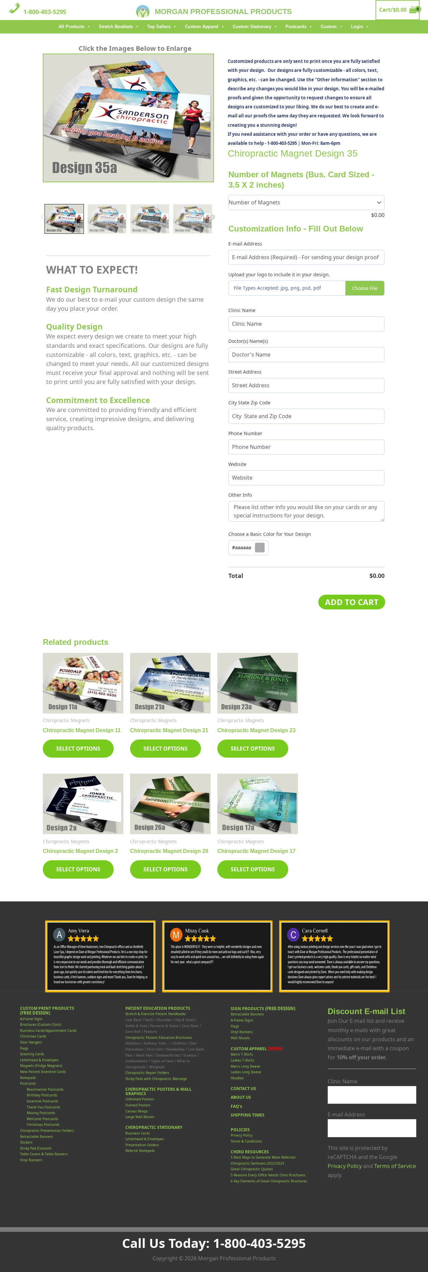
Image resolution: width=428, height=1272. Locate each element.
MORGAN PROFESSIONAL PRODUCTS (223, 11)
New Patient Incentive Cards (43, 1071)
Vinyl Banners (31, 1160)
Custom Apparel (201, 26)
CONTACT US (243, 1088)
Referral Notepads (140, 1150)
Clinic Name (241, 310)
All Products (71, 26)
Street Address (244, 372)
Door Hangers (31, 1042)
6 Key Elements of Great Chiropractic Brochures (269, 1181)
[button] (248, 548)
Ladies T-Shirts (242, 1060)
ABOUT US (241, 1097)
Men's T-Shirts (242, 1054)
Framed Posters (137, 1105)
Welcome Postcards (42, 1118)
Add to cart (352, 601)
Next (212, 217)
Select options (78, 748)
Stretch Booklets (116, 26)
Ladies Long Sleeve (246, 1072)
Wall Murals (240, 1038)
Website (237, 464)
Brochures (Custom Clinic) (40, 1024)
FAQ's (236, 1106)
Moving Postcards (41, 1112)
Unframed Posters (139, 1099)
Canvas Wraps (136, 1111)
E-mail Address (245, 243)
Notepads (28, 1077)
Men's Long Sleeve (245, 1066)
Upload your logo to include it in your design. (279, 274)
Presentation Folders (142, 1145)
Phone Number (245, 433)
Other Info (240, 495)
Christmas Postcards (43, 1124)
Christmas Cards (33, 1036)
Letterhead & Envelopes (39, 1060)
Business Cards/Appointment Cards (48, 1030)
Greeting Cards (32, 1054)
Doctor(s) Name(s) (248, 341)
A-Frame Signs (31, 1018)
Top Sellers (159, 26)
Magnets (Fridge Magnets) (41, 1065)
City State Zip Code (249, 402)
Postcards (296, 26)
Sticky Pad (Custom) (35, 1148)
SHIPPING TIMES (247, 1115)
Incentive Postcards (42, 1101)
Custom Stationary (252, 26)
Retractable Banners (36, 1136)
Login (357, 26)
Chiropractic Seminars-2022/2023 (257, 1163)
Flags (24, 1048)
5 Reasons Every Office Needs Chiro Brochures (268, 1175)
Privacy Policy (241, 1135)
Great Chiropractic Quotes (252, 1169)
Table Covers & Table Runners (44, 1154)
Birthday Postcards (42, 1095)
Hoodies (237, 1078)
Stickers (26, 1142)
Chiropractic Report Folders (147, 1072)
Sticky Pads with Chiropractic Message (156, 1078)
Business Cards (137, 1133)
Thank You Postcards (43, 1107)
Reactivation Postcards (45, 1089)
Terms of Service (395, 1166)
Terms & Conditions (246, 1141)
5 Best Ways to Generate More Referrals (263, 1157)
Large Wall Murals (139, 1116)
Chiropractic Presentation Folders (47, 1130)
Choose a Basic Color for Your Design (269, 534)
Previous (43, 217)
